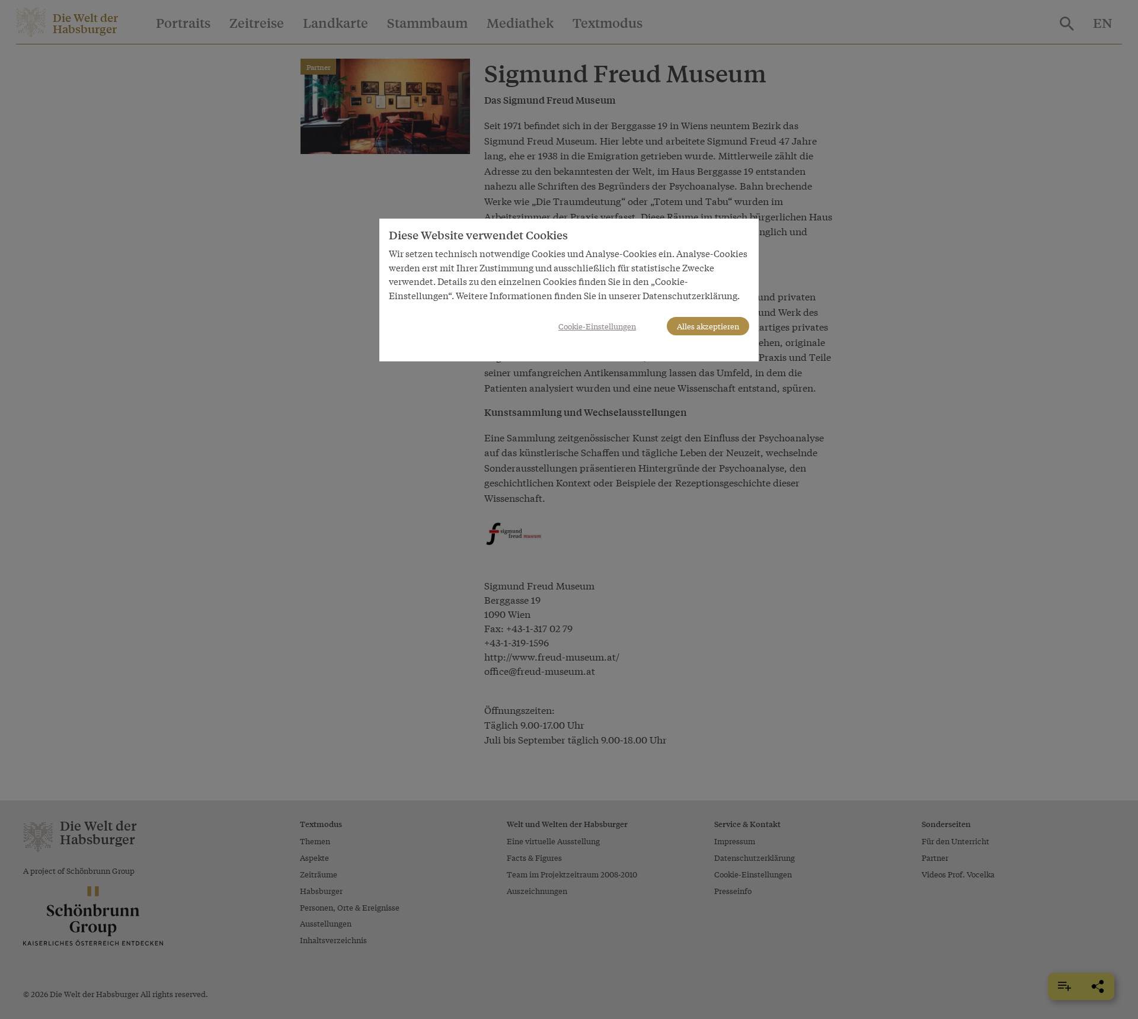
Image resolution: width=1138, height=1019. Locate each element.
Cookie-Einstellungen (597, 326)
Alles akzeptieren (708, 326)
